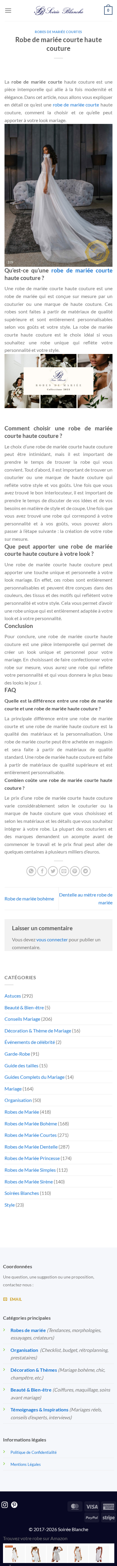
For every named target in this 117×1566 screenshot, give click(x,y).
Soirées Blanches (21, 1193)
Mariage (13, 1088)
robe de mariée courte (76, 104)
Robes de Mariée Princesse (32, 1158)
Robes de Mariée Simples (30, 1170)
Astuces (12, 995)
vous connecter (52, 939)
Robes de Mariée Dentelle (31, 1146)
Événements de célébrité (29, 1042)
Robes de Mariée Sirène (28, 1181)
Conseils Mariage (22, 1019)
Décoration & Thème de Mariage (37, 1030)
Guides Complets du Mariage (34, 1077)
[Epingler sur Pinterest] (75, 871)
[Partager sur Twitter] (53, 871)
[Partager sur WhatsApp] (31, 871)
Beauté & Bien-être (24, 1007)
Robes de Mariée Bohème (30, 1123)
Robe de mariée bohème (29, 898)
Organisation (18, 1100)
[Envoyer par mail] (64, 871)
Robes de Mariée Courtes (58, 32)
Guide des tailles (21, 1065)
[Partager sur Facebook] (42, 871)
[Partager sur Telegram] (86, 871)
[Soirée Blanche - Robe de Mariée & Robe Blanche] (58, 10)
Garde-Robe (17, 1054)
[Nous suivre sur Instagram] (5, 1505)
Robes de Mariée (21, 1112)
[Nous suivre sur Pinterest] (14, 1505)
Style (9, 1205)
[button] (8, 10)
